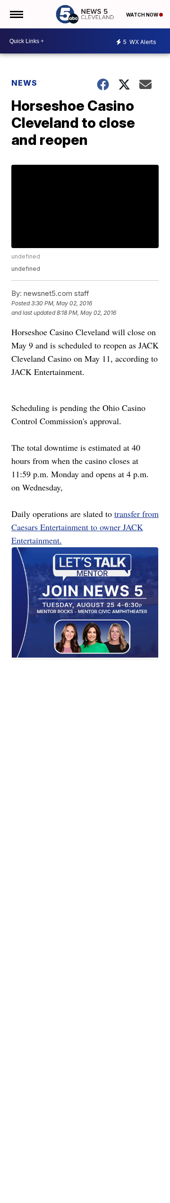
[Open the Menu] (16, 14)
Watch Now (142, 15)
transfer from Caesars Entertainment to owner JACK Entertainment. (85, 527)
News (24, 83)
